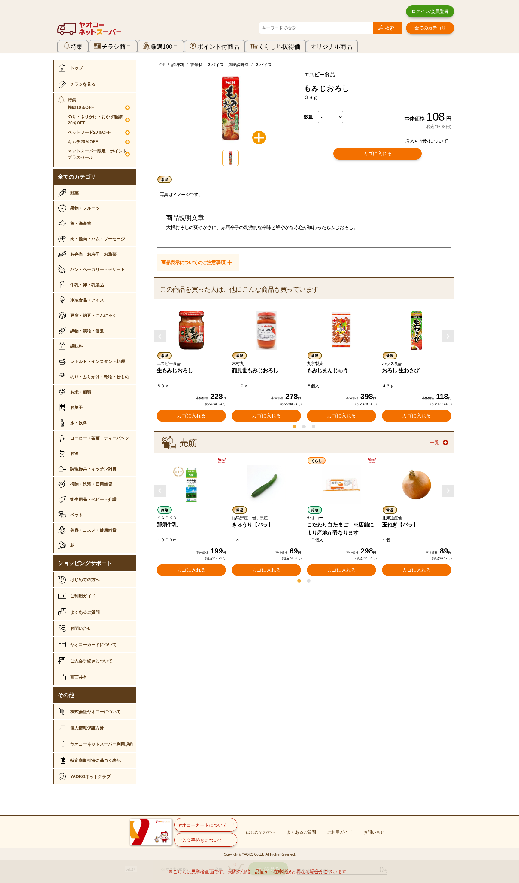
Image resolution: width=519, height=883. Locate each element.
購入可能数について (426, 140)
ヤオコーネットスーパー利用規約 (101, 744)
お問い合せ (80, 628)
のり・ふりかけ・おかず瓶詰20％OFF (95, 119)
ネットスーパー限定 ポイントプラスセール (97, 154)
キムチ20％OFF (83, 141)
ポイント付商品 (218, 46)
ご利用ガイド (83, 595)
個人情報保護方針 (87, 727)
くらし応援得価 (279, 46)
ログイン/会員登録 (430, 11)
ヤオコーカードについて (93, 644)
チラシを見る (83, 84)
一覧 (434, 442)
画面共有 (78, 677)
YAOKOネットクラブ (90, 776)
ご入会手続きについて (91, 660)
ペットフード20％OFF (89, 132)
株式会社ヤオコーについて (95, 711)
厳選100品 (164, 46)
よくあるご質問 (85, 612)
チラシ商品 (117, 46)
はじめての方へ (85, 579)
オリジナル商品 (331, 46)
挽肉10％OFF (81, 107)
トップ (76, 68)
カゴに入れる (377, 153)
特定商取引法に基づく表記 (95, 760)
